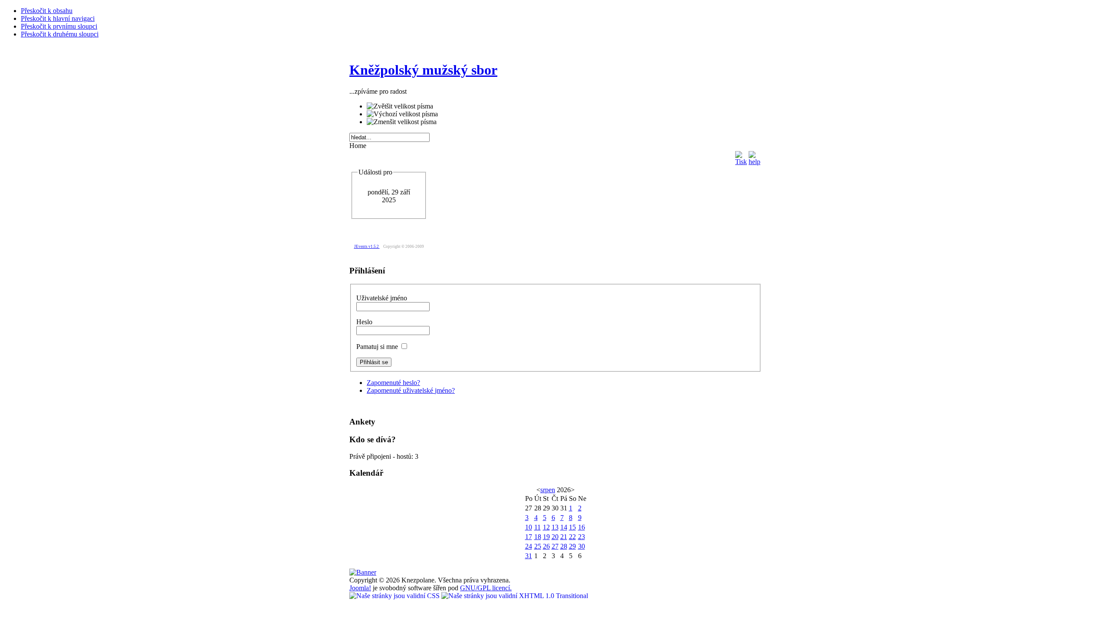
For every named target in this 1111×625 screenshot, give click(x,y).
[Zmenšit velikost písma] (402, 122)
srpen (547, 489)
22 (572, 536)
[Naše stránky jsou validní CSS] (395, 595)
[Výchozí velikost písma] (402, 114)
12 (546, 527)
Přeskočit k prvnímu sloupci (59, 26)
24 (528, 546)
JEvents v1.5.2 (367, 246)
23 (581, 536)
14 (563, 527)
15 (572, 527)
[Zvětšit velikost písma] (400, 106)
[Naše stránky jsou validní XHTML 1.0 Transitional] (514, 595)
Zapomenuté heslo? (393, 382)
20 (555, 536)
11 (537, 527)
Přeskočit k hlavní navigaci (58, 18)
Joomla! (360, 588)
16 (581, 527)
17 (528, 536)
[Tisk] (741, 156)
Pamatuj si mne (378, 346)
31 (528, 555)
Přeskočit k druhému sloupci (60, 34)
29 (572, 546)
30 (581, 546)
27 (555, 546)
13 (555, 527)
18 (537, 536)
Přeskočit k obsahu (46, 10)
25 (537, 546)
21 (563, 536)
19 (546, 536)
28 (563, 546)
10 (528, 527)
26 (546, 546)
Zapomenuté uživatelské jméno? (411, 390)
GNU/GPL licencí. (486, 588)
